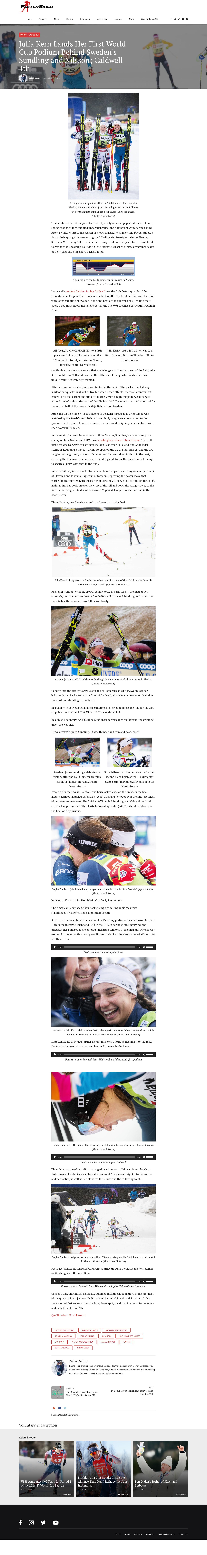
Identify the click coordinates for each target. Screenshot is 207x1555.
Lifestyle (118, 19)
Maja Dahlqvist (108, 1342)
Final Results (77, 1315)
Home (29, 19)
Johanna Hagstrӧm (63, 1336)
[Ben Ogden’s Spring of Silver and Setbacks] (160, 1469)
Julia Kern (106, 1336)
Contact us (183, 1534)
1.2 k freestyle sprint (64, 1330)
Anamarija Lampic (90, 1330)
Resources (85, 19)
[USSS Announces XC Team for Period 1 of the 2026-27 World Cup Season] (46, 1469)
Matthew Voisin (123, 1494)
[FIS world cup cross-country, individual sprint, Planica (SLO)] (77, 345)
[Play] (55, 947)
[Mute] (144, 947)
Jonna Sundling (87, 1336)
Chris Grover (67, 1494)
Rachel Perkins (34, 78)
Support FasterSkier (150, 19)
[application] (103, 947)
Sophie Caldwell (62, 1348)
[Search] (187, 19)
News (56, 19)
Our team (138, 1534)
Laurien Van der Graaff (129, 1336)
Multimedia (102, 19)
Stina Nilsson (83, 1348)
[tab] (54, 1408)
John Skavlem (181, 1494)
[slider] (150, 946)
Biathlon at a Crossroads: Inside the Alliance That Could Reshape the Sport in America (103, 1482)
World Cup (34, 35)
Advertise (150, 1534)
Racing (69, 19)
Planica (126, 1342)
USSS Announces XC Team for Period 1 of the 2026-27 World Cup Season (46, 1483)
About (131, 19)
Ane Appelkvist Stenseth (116, 1330)
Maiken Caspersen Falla (82, 1342)
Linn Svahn (59, 1342)
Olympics (43, 19)
